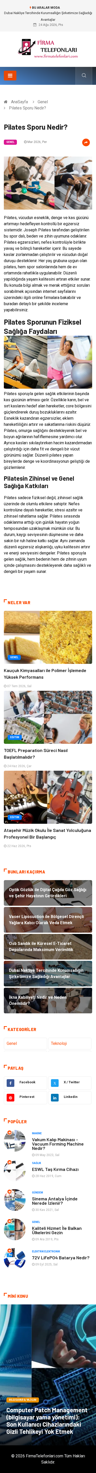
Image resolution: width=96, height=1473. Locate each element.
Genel (43, 101)
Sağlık (36, 1163)
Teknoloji (59, 1043)
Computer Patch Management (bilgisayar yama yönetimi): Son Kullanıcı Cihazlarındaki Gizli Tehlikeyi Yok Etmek (47, 1420)
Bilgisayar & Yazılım (22, 1399)
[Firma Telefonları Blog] (48, 47)
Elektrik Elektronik (46, 1251)
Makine (37, 1133)
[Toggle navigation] (10, 75)
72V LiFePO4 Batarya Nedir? (61, 1257)
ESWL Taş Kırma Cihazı (55, 1169)
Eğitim (14, 737)
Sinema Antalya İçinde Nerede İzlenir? (55, 1201)
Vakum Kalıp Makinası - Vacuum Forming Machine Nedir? (58, 1144)
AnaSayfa (19, 101)
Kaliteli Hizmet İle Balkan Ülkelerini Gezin (57, 1230)
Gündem (37, 1192)
